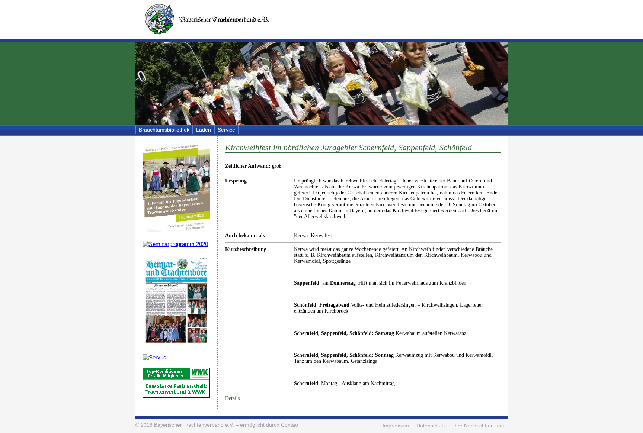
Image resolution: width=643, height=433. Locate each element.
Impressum (396, 426)
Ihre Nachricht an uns (478, 426)
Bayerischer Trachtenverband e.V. (194, 425)
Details (232, 398)
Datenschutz (431, 426)
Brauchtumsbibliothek (164, 130)
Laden (203, 130)
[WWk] (176, 395)
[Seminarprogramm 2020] (175, 244)
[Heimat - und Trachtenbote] (176, 343)
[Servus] (154, 357)
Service (226, 130)
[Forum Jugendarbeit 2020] (176, 230)
